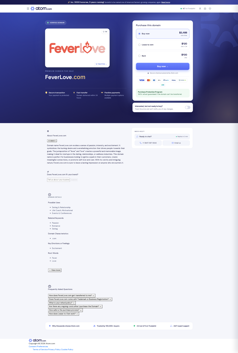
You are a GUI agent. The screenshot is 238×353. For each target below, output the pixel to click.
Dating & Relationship (61, 207)
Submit (74, 179)
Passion (55, 223)
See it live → (102, 64)
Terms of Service (40, 349)
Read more (165, 2)
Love (54, 261)
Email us (178, 143)
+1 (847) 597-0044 (149, 143)
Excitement (57, 248)
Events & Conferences (62, 213)
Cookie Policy (67, 349)
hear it (53, 140)
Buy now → (162, 66)
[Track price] (187, 107)
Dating (55, 229)
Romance (56, 226)
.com (54, 238)
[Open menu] (28, 8)
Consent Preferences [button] (38, 346)
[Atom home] (41, 9)
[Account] (200, 8)
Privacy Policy (54, 349)
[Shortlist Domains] (210, 8)
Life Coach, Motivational (62, 210)
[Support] (205, 8)
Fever (54, 258)
